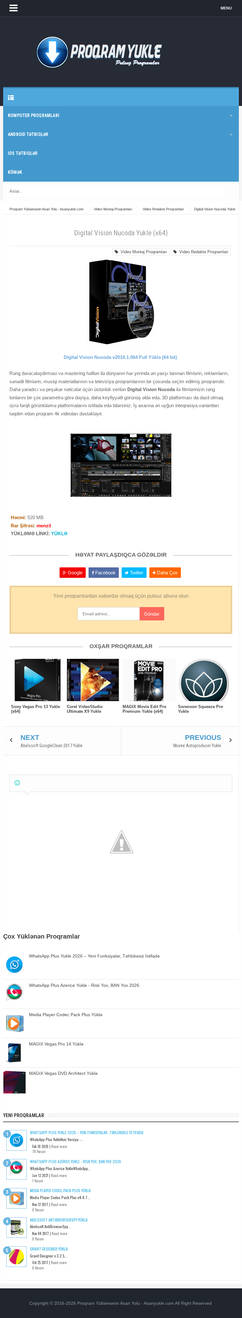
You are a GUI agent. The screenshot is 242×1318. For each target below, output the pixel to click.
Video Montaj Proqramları (142, 251)
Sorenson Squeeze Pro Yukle (200, 709)
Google (74, 572)
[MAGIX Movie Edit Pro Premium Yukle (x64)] (149, 680)
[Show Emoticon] (17, 783)
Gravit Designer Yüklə (48, 1248)
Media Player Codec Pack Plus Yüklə (65, 1014)
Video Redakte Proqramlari (202, 251)
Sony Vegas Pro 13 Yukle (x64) (35, 709)
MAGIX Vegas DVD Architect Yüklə (63, 1073)
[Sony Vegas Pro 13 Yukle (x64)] (37, 680)
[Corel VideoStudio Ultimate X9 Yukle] (93, 680)
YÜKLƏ (59, 533)
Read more (59, 1146)
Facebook (105, 572)
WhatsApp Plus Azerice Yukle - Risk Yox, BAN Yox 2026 (84, 985)
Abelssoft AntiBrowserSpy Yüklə (58, 1219)
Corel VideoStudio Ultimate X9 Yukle (85, 709)
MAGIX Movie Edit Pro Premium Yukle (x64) (144, 709)
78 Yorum (39, 1151)
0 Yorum (38, 1209)
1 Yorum (37, 1180)
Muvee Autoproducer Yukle (197, 745)
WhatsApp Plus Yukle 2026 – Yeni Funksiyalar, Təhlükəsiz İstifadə (94, 955)
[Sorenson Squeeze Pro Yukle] (204, 680)
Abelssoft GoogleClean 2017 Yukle (51, 745)
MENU (226, 8)
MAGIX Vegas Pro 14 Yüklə (56, 1043)
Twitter (136, 572)
